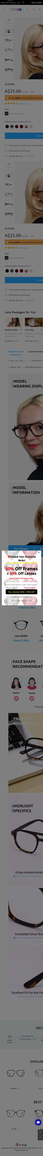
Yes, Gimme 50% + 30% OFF (21, 591)
